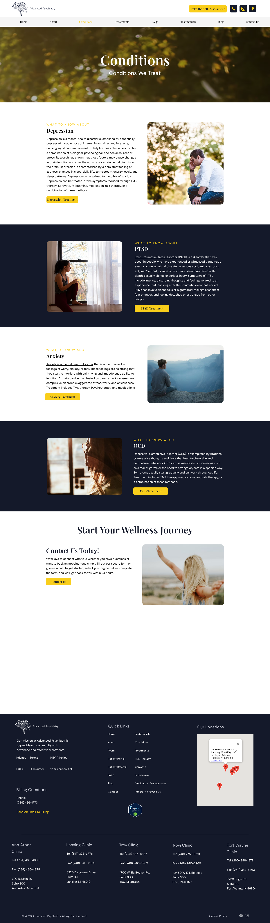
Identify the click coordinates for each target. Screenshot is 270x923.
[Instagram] (243, 8)
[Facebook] (252, 8)
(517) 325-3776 (82, 854)
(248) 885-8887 (135, 854)
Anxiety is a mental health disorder (69, 364)
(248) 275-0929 (189, 854)
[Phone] (233, 8)
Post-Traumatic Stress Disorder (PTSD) (161, 257)
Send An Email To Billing (33, 812)
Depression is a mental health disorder (72, 139)
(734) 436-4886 (28, 860)
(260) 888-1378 (243, 860)
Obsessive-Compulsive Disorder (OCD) (160, 454)
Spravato (140, 767)
